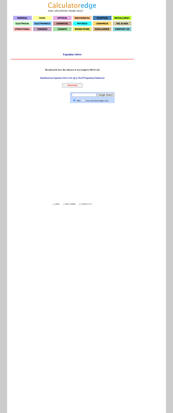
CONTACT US (86, 204)
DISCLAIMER (70, 204)
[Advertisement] (72, 43)
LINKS (57, 204)
